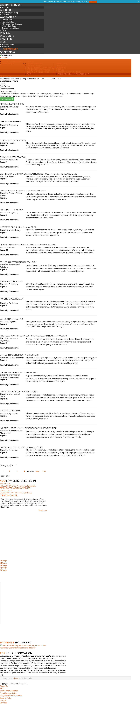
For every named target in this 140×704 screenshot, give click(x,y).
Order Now (7, 52)
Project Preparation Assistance (18, 486)
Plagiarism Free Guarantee (12, 24)
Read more (42, 510)
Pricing (5, 32)
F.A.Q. (4, 30)
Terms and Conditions (10, 28)
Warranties (8, 17)
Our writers (6, 15)
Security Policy (7, 20)
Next (37, 471)
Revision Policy (8, 22)
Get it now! (93, 2)
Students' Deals (8, 45)
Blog (3, 42)
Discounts (7, 35)
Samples (6, 38)
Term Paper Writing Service (15, 488)
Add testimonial (7, 99)
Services (3, 703)
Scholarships (7, 47)
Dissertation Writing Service (16, 493)
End (44, 471)
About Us (6, 10)
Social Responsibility (10, 13)
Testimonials (9, 49)
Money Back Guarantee (10, 26)
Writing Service (10, 4)
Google (3, 700)
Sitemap (5, 7)
